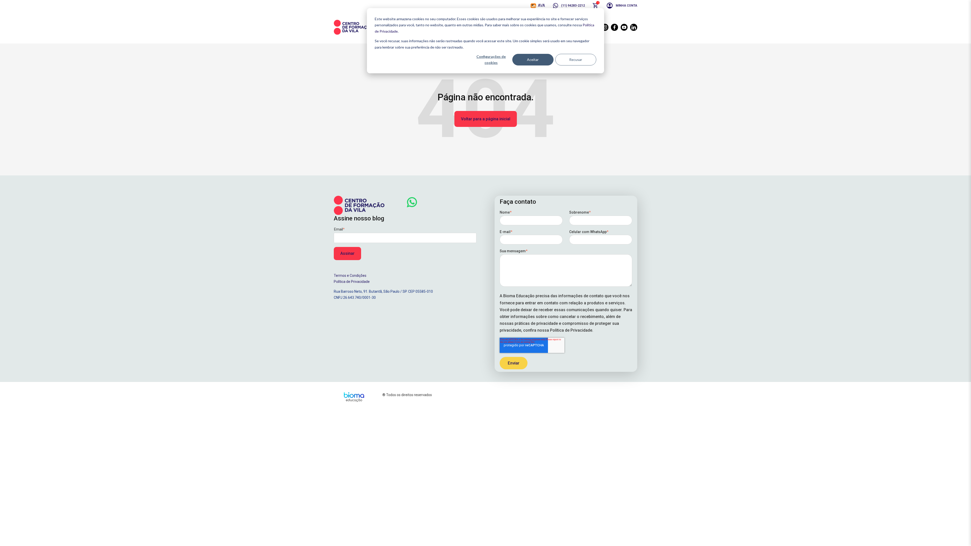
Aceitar (533, 59)
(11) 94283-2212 (573, 5)
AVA (541, 5)
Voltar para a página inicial (485, 119)
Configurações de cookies (491, 59)
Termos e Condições (350, 276)
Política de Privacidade (352, 282)
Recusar (575, 59)
